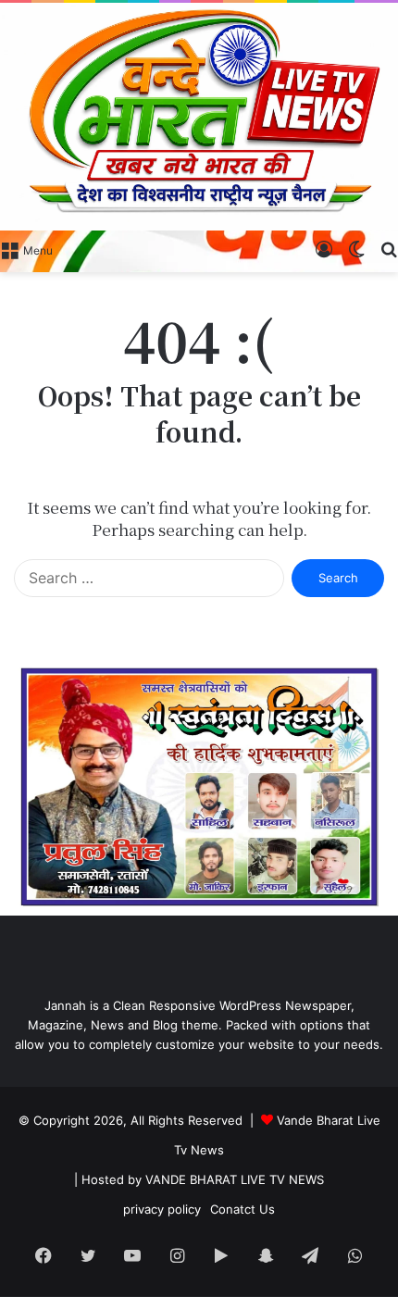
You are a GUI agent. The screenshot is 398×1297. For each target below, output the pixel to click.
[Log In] (324, 249)
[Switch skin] (356, 249)
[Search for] (388, 249)
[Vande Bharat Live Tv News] (199, 117)
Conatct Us (242, 1209)
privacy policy (162, 1209)
